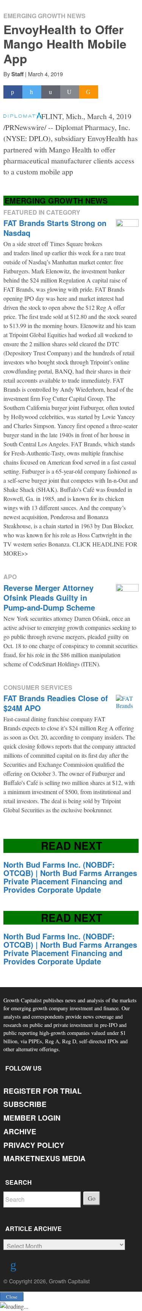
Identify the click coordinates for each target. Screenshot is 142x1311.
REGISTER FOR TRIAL (42, 1091)
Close (11, 1296)
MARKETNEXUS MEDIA (44, 1158)
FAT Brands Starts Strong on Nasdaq (54, 227)
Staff (17, 74)
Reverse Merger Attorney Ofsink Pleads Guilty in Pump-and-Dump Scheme (49, 597)
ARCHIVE (19, 1131)
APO (10, 576)
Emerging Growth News (44, 15)
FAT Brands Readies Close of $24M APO (55, 702)
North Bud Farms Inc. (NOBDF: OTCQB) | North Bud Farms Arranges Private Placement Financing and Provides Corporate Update (70, 877)
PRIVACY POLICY (33, 1145)
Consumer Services (37, 687)
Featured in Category (41, 212)
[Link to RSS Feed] (14, 1266)
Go (91, 1198)
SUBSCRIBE (25, 1104)
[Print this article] (69, 92)
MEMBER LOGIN (32, 1118)
